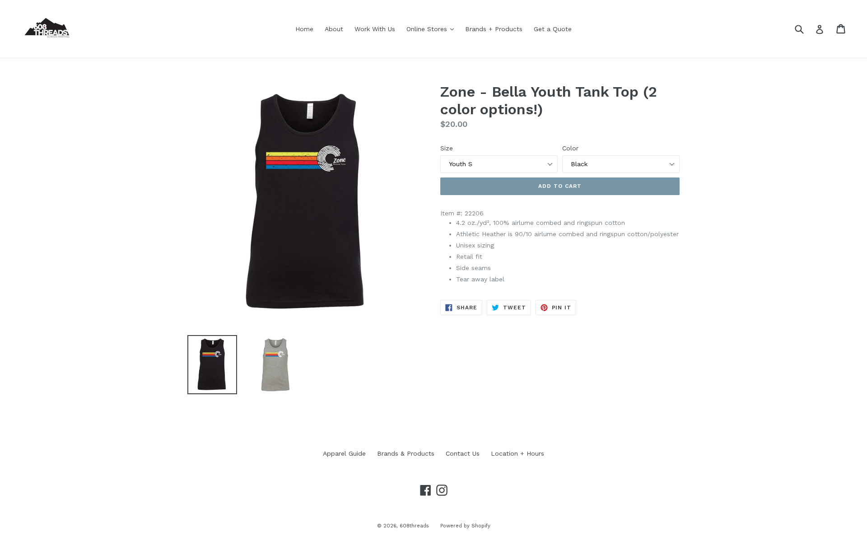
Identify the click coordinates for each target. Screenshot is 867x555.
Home (304, 29)
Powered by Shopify (465, 526)
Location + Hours (517, 453)
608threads (414, 526)
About (334, 29)
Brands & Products (405, 453)
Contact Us (463, 453)
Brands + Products (493, 29)
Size (446, 148)
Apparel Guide (344, 453)
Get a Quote (553, 29)
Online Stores (432, 29)
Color (570, 148)
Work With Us (374, 29)
